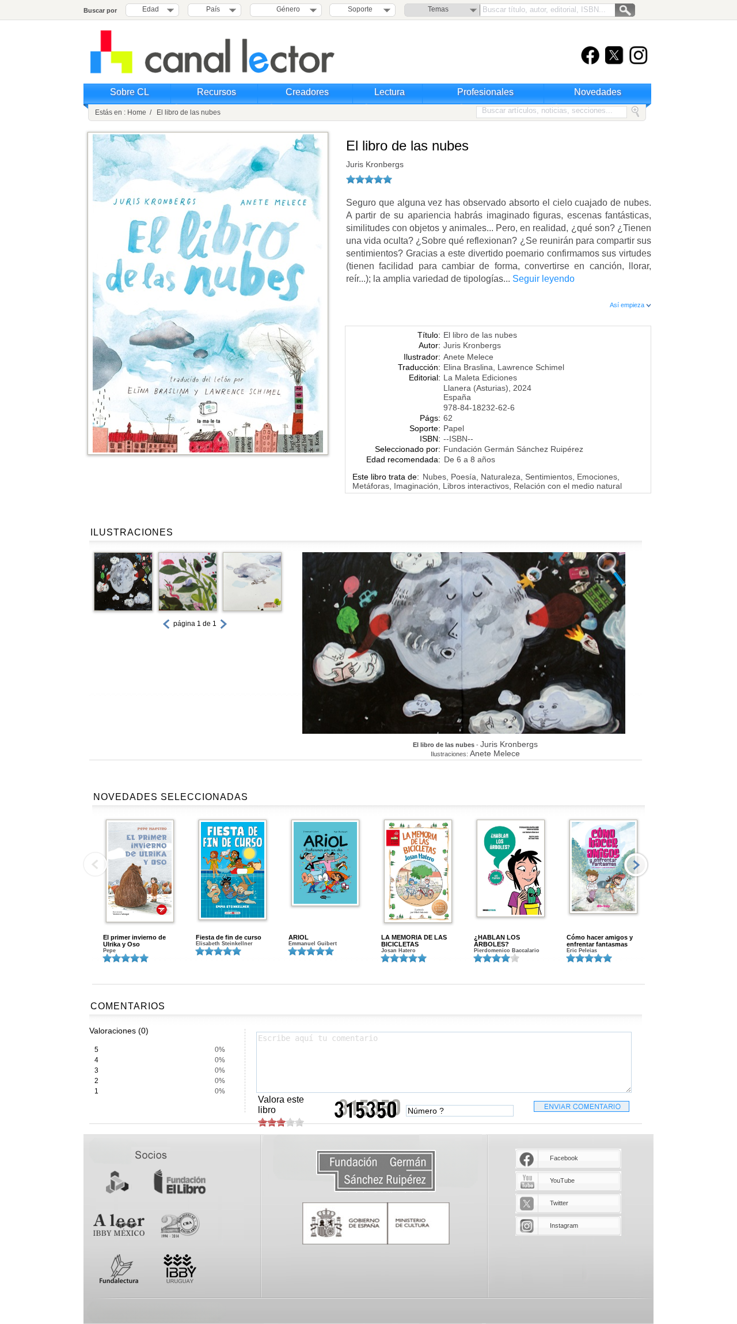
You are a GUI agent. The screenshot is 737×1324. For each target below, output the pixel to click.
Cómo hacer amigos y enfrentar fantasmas (600, 941)
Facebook (564, 1158)
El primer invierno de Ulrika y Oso (134, 941)
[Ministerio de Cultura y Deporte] (376, 1223)
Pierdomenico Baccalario (507, 950)
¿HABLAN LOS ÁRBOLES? (497, 941)
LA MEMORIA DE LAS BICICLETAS (414, 941)
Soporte (360, 9)
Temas (438, 9)
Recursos (216, 92)
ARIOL (298, 937)
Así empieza (628, 304)
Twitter (559, 1202)
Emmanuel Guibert (312, 943)
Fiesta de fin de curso (228, 937)
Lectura (389, 92)
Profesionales (485, 92)
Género (286, 9)
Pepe (109, 950)
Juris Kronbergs (375, 164)
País (213, 9)
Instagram (564, 1225)
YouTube (562, 1180)
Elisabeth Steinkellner (224, 943)
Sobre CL (129, 92)
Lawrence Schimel (530, 367)
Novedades (597, 92)
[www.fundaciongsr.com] (376, 1171)
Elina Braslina (468, 367)
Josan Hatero (398, 950)
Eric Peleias (582, 950)
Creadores (307, 92)
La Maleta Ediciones (480, 377)
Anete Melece (468, 356)
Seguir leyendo (543, 279)
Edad (150, 9)
